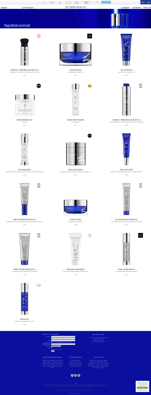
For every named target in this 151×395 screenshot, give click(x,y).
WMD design (73, 393)
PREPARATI (4, 8)
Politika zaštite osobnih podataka (102, 366)
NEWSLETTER (147, 8)
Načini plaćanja (103, 361)
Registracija (102, 367)
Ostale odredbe (91, 366)
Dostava (98, 363)
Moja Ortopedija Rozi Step (107, 2)
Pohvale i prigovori (104, 364)
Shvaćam (142, 387)
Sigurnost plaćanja (91, 363)
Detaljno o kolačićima (142, 390)
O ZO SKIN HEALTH (27, 8)
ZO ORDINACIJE (125, 8)
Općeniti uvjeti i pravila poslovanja (96, 360)
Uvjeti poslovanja (61, 390)
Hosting (79, 393)
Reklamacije (97, 364)
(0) (144, 2)
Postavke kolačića (90, 390)
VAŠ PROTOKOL (136, 8)
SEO (82, 393)
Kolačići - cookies (96, 367)
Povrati (102, 363)
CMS (77, 393)
